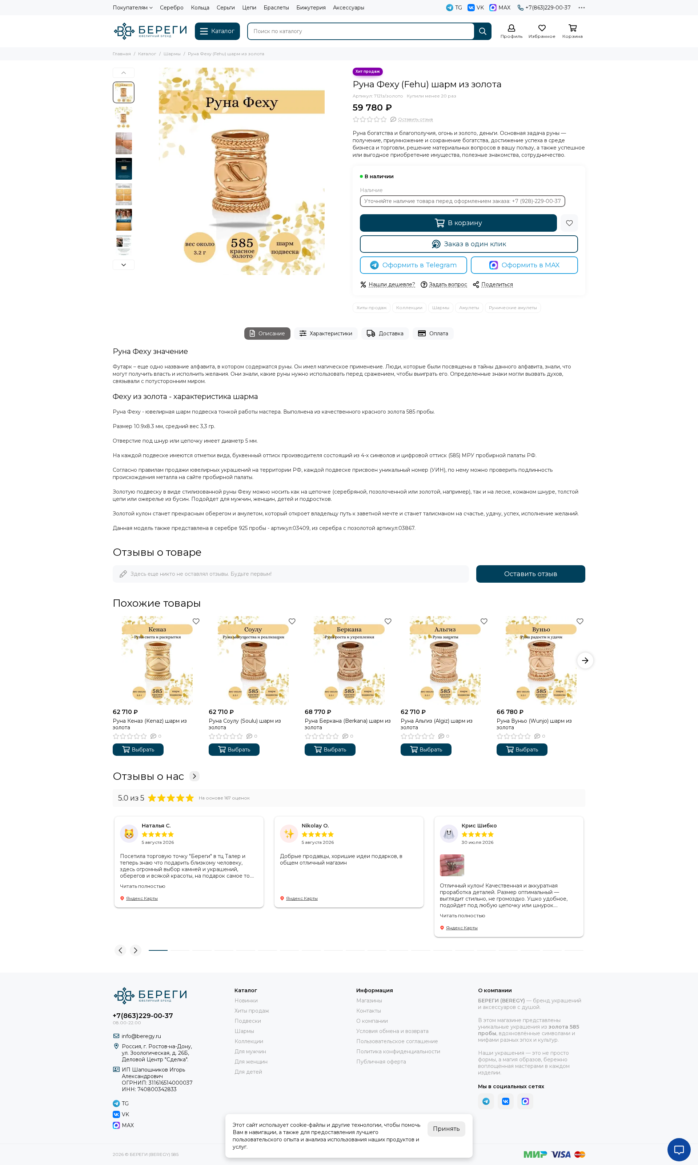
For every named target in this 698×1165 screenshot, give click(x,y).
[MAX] (525, 1101)
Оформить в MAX (531, 265)
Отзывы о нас (148, 776)
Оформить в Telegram (419, 265)
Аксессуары (348, 7)
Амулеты (469, 307)
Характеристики (331, 333)
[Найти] (483, 31)
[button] (142, 171)
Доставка (391, 333)
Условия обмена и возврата (392, 1031)
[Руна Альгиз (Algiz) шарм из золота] (445, 660)
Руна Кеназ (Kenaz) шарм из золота (150, 724)
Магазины (369, 1000)
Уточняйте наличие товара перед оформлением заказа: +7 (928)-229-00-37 (462, 201)
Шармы (172, 53)
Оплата (438, 333)
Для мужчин (250, 1051)
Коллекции (409, 307)
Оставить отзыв (530, 574)
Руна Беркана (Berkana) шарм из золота (348, 724)
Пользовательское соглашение (397, 1041)
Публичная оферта (381, 1061)
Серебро (172, 7)
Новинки (246, 1000)
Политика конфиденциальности (398, 1051)
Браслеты (276, 7)
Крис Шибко (479, 825)
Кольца (200, 7)
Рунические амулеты (513, 307)
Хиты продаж (371, 307)
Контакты (368, 1011)
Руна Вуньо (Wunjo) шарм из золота (534, 724)
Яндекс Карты (142, 898)
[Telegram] (486, 1101)
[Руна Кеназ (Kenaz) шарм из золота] (157, 660)
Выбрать (143, 749)
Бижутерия (311, 7)
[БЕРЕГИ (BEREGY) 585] (150, 31)
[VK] (506, 1101)
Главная (122, 53)
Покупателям (130, 7)
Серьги (226, 7)
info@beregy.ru (141, 1036)
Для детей (248, 1072)
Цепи (249, 7)
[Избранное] (569, 223)
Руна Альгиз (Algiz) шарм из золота (437, 724)
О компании (372, 1021)
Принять (446, 1128)
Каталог (147, 53)
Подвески (247, 1021)
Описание (271, 333)
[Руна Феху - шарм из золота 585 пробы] (241, 171)
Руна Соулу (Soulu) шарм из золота (245, 724)
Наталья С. (156, 825)
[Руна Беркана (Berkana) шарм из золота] (349, 660)
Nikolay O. (315, 825)
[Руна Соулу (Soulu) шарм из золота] (253, 660)
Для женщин (251, 1061)
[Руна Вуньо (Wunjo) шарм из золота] (541, 660)
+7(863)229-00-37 (548, 7)
